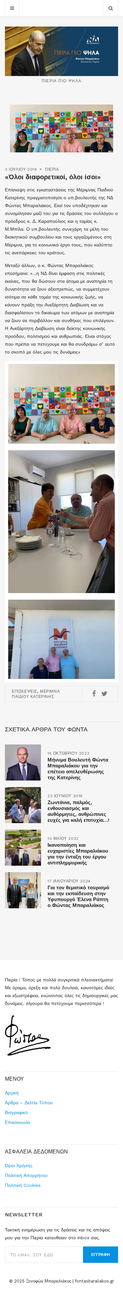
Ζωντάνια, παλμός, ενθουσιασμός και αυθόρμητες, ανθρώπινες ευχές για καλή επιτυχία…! (78, 811)
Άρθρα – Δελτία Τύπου (29, 1102)
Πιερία (52, 169)
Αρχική (12, 1092)
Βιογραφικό (16, 1112)
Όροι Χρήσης (18, 1165)
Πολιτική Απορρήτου (26, 1175)
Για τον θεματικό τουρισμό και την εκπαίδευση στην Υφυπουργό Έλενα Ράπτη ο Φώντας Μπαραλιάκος (78, 896)
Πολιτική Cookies (23, 1185)
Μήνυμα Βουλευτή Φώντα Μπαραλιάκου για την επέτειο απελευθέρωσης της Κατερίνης (78, 769)
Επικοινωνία (17, 1122)
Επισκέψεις (24, 691)
